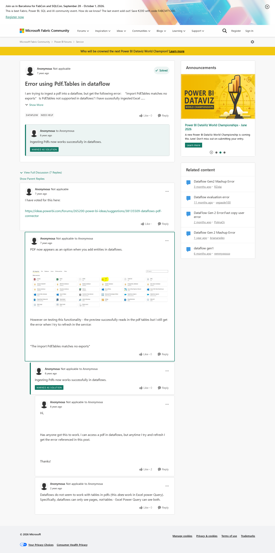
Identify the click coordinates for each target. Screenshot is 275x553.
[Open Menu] (252, 42)
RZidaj (218, 187)
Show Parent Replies (32, 179)
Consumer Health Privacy (72, 544)
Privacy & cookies (206, 536)
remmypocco (222, 253)
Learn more (176, 51)
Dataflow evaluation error (212, 197)
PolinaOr (219, 222)
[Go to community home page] (44, 31)
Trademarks (248, 536)
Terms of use (229, 536)
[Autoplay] (211, 152)
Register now (15, 17)
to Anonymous (65, 131)
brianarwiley (217, 238)
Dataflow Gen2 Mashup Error (214, 181)
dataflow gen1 (204, 248)
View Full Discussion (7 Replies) (43, 172)
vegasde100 (223, 202)
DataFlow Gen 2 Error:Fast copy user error (219, 215)
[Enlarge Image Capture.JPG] (99, 291)
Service (80, 41)
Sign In (249, 30)
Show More (36, 105)
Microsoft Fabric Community (35, 41)
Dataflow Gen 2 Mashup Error (214, 232)
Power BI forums (63, 41)
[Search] (224, 30)
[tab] (216, 152)
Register (236, 30)
